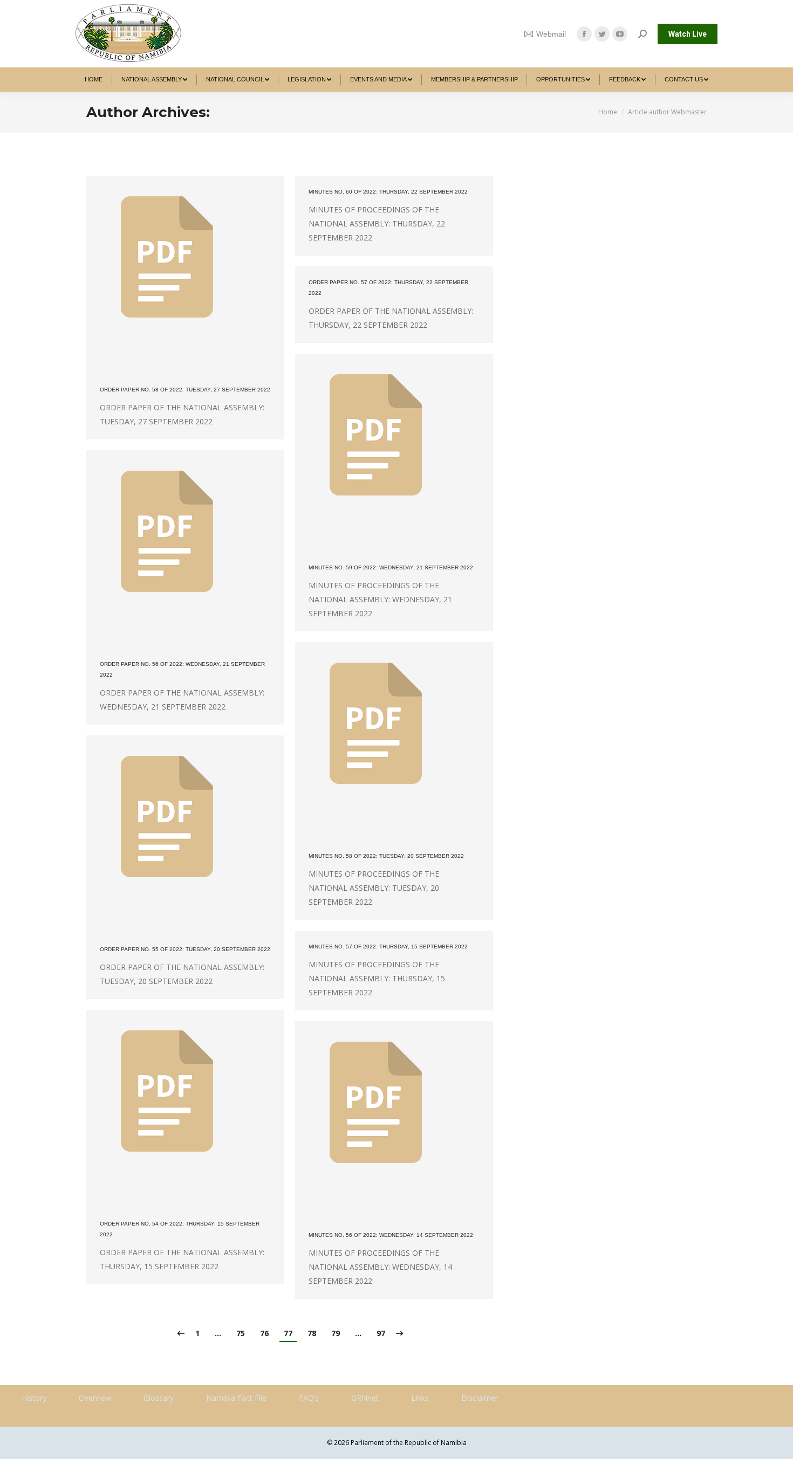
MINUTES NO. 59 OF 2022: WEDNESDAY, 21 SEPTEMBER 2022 (391, 567)
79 (335, 1333)
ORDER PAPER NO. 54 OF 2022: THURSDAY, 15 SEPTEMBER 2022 (179, 1229)
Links (420, 1398)
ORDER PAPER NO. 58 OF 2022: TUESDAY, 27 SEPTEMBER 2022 (185, 390)
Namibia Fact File (236, 1398)
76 (264, 1333)
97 (381, 1333)
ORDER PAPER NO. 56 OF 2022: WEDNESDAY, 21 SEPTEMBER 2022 (182, 669)
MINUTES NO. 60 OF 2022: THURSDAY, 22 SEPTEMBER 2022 (388, 192)
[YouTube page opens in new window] (619, 34)
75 (240, 1333)
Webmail (551, 34)
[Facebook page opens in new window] (584, 34)
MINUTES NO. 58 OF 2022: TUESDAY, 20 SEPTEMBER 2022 (386, 856)
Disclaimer (479, 1398)
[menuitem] (94, 79)
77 (288, 1333)
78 (311, 1333)
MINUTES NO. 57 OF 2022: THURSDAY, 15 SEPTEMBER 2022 (388, 946)
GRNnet (365, 1398)
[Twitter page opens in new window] (602, 34)
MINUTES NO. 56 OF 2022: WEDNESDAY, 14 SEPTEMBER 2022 (391, 1235)
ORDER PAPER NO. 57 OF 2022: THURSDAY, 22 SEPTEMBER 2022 (388, 287)
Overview (95, 1398)
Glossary (158, 1398)
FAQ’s (309, 1398)
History (34, 1398)
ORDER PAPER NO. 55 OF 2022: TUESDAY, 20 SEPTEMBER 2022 (185, 949)
